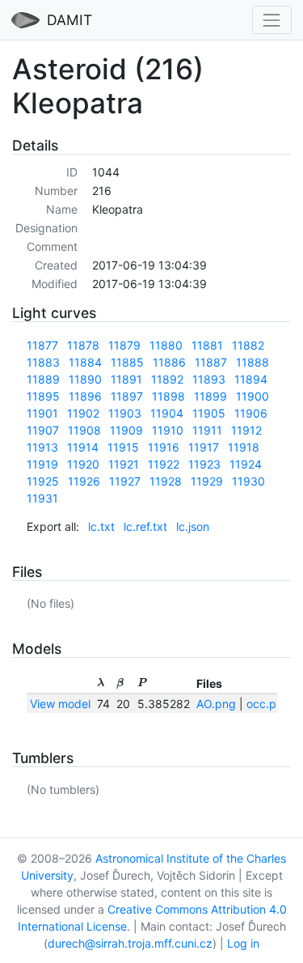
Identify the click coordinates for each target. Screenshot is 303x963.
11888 (252, 362)
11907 (43, 430)
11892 (167, 379)
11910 (167, 430)
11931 (42, 498)
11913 (42, 447)
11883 (43, 362)
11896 (85, 396)
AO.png (216, 704)
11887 (211, 362)
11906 (250, 413)
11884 (85, 362)
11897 (127, 396)
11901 (42, 413)
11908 (84, 430)
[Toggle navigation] (272, 20)
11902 (83, 413)
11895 (43, 396)
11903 (124, 413)
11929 (207, 481)
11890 (85, 379)
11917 (203, 447)
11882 (248, 345)
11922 (163, 464)
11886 (169, 362)
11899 (210, 396)
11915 (123, 447)
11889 (43, 379)
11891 (126, 379)
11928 (165, 481)
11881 (207, 345)
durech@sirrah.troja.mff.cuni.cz (130, 943)
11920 (83, 464)
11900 (252, 396)
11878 (83, 345)
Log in (243, 943)
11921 (123, 464)
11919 (42, 464)
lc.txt (101, 526)
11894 (250, 379)
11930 (248, 481)
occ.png (268, 704)
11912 (246, 430)
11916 (163, 447)
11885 (127, 362)
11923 (204, 464)
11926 (84, 481)
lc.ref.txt (145, 526)
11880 (166, 345)
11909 (126, 430)
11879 (124, 345)
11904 (166, 413)
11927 (125, 481)
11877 (42, 345)
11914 (83, 447)
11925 (43, 481)
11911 (207, 430)
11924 (245, 464)
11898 (168, 396)
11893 (208, 379)
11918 (243, 447)
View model (60, 704)
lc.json (192, 526)
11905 (208, 413)
